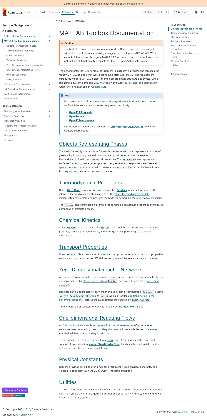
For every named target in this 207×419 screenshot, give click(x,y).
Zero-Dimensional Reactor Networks (24, 65)
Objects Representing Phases (21, 45)
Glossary (8, 140)
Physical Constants (16, 74)
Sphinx (23, 414)
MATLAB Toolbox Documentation (21, 41)
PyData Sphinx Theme (184, 411)
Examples (54, 12)
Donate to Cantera (15, 390)
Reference (68, 12)
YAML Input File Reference (17, 94)
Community (94, 12)
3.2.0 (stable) (181, 12)
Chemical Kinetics (15, 55)
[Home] (56, 21)
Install (27, 12)
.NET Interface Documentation (19, 89)
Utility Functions (14, 79)
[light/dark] (197, 12)
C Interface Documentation (17, 84)
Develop (81, 12)
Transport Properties (16, 60)
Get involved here (132, 3)
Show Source (179, 74)
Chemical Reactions (14, 116)
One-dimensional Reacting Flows (23, 70)
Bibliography (10, 135)
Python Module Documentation (19, 36)
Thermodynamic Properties (20, 50)
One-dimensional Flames (16, 130)
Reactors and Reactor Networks (20, 125)
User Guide (39, 12)
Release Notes (11, 98)
